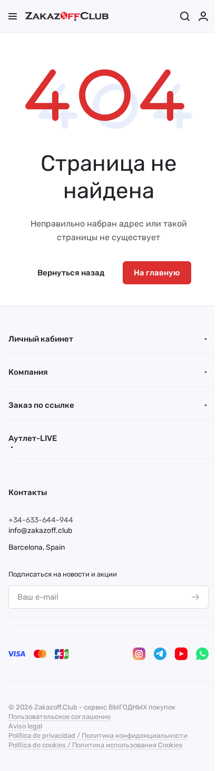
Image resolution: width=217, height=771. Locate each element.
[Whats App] (202, 653)
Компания (28, 372)
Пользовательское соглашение (59, 717)
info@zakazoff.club (40, 530)
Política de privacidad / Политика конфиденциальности (98, 735)
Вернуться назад (70, 272)
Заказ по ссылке (41, 405)
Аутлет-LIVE (32, 438)
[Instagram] (139, 653)
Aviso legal (25, 726)
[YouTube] (181, 653)
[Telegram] (160, 653)
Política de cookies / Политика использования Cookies (95, 745)
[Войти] (203, 16)
